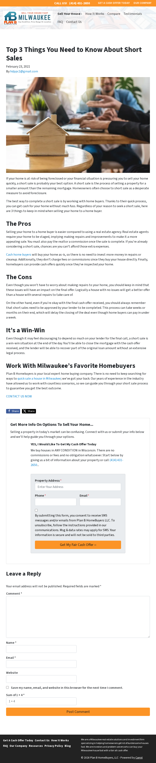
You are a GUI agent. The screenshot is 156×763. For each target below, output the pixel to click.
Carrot (139, 758)
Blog (68, 746)
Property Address (48, 480)
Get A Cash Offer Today (18, 740)
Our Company (18, 746)
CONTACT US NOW (19, 396)
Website (12, 672)
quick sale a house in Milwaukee (39, 378)
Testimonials (133, 14)
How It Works (94, 14)
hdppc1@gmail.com (24, 71)
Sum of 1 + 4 (15, 695)
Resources (36, 746)
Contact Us (74, 22)
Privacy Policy (53, 746)
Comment (14, 593)
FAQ (60, 22)
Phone (40, 495)
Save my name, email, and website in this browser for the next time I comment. (67, 688)
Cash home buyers (18, 254)
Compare (113, 14)
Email (84, 495)
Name (11, 642)
